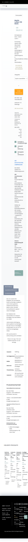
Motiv (16, 115)
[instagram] (8, 523)
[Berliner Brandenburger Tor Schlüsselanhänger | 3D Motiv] (22, 449)
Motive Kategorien (17, 121)
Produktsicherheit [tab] (9, 293)
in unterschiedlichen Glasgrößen (19, 356)
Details (5, 484)
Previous (18, 15)
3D (18, 112)
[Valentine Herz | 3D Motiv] (11, 449)
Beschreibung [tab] (8, 286)
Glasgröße (17, 74)
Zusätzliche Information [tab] (11, 290)
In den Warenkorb (19, 92)
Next (21, 15)
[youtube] (5, 526)
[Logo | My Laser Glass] (3, 6)
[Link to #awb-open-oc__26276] (6, 6)
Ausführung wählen (5, 482)
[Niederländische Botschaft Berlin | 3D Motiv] (17, 449)
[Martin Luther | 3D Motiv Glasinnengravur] (9, 26)
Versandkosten (18, 99)
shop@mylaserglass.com (13, 401)
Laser (21, 114)
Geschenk (17, 114)
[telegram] (8, 526)
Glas (19, 117)
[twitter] (5, 523)
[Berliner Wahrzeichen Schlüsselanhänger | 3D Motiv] (5, 449)
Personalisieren (11, 480)
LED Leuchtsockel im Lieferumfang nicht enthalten (19, 375)
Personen (17, 123)
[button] (19, 142)
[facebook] (2, 523)
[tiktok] (2, 526)
